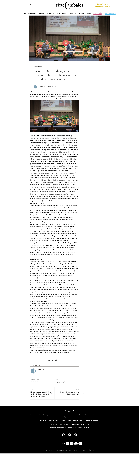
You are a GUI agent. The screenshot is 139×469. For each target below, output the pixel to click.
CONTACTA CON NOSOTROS (69, 424)
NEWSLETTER (85, 424)
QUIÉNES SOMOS (53, 424)
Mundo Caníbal (61, 13)
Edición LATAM (32, 13)
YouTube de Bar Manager (62, 352)
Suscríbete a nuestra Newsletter (102, 5)
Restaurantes (50, 13)
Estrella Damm (60, 382)
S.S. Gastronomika (110, 13)
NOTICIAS (43, 421)
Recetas (88, 13)
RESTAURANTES (52, 421)
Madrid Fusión (97, 13)
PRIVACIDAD (85, 450)
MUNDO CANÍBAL (66, 421)
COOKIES (92, 450)
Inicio (24, 13)
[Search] (30, 4)
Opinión (81, 13)
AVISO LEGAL (77, 450)
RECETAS (96, 421)
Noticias (41, 13)
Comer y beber (73, 13)
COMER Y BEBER (78, 421)
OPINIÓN (89, 421)
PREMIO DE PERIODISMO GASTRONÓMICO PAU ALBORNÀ (69, 427)
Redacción (41, 369)
